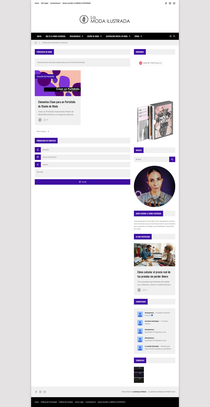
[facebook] (166, 3)
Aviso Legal (79, 402)
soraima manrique (152, 321)
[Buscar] (174, 36)
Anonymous (149, 313)
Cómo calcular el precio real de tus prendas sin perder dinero (153, 274)
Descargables (75, 36)
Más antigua (41, 131)
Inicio (37, 3)
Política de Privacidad (49, 402)
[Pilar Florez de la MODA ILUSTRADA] (40, 120)
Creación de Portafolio (45, 76)
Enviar (84, 182)
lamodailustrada (139, 392)
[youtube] (174, 3)
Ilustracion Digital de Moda (117, 36)
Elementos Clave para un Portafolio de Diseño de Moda (56, 104)
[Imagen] (58, 83)
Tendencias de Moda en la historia (54, 43)
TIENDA (136, 36)
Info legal (44, 3)
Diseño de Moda (93, 36)
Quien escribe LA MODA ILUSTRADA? (76, 3)
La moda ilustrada (152, 346)
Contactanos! (55, 3)
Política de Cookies (66, 402)
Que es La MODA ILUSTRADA (55, 36)
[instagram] (170, 3)
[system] (170, 36)
